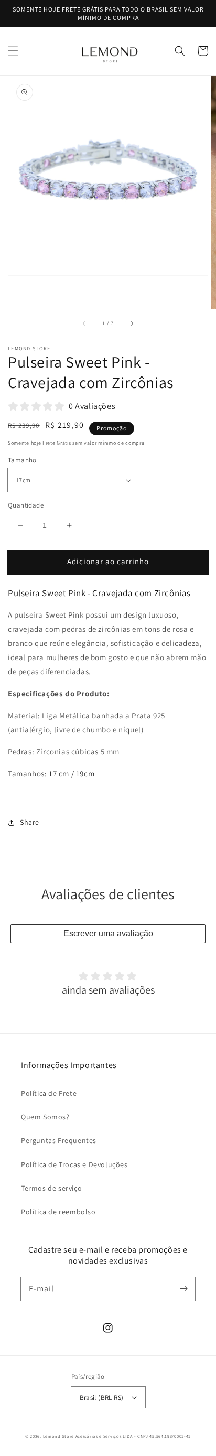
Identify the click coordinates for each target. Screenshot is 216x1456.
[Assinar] (183, 1288)
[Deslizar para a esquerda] (84, 323)
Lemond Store (58, 1436)
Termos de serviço (51, 1188)
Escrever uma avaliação (108, 933)
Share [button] (29, 822)
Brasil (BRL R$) (102, 1397)
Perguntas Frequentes (58, 1140)
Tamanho (22, 460)
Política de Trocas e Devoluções (74, 1164)
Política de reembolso (58, 1211)
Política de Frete (49, 1093)
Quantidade (26, 505)
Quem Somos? (45, 1116)
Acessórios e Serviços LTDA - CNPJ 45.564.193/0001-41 (133, 1436)
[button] (13, 50)
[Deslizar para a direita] (131, 323)
